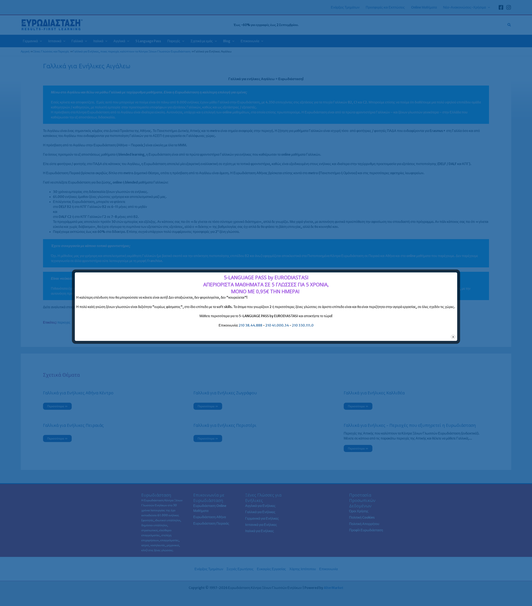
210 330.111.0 (303, 325)
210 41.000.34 (277, 325)
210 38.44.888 (250, 325)
